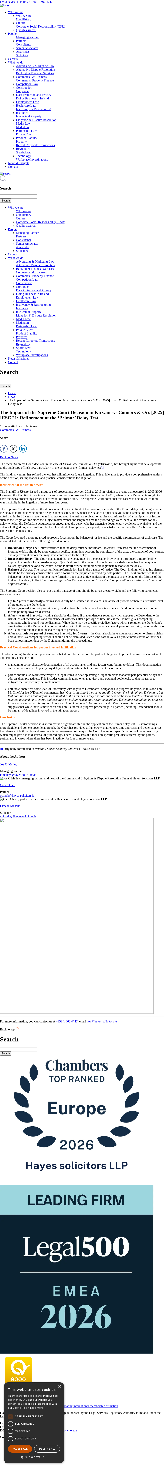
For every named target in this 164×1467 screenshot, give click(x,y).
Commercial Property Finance (35, 80)
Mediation (22, 127)
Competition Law (27, 84)
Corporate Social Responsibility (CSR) (40, 26)
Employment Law (27, 102)
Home (12, 393)
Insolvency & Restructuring (33, 109)
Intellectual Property (28, 116)
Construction (24, 87)
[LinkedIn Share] (23, 449)
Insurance (22, 112)
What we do (15, 62)
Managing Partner (27, 37)
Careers (13, 59)
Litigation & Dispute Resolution (36, 120)
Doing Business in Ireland (32, 98)
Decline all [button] (47, 1448)
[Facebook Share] (4, 449)
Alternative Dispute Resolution (35, 69)
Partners (21, 41)
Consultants (23, 44)
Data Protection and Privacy (33, 94)
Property (21, 141)
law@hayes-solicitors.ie (15, 1)
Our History (23, 19)
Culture (20, 23)
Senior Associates (27, 48)
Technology (23, 156)
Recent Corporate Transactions (35, 145)
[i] (102, 467)
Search (6, 200)
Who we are (15, 12)
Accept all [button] (20, 1448)
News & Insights (18, 163)
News (11, 396)
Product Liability (26, 138)
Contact (13, 166)
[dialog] (34, 1422)
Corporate (22, 91)
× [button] (59, 1386)
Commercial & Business (31, 76)
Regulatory (23, 148)
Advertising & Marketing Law (35, 66)
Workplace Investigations (32, 159)
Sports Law (23, 152)
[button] (34, 1457)
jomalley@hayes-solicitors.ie (18, 774)
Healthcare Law (26, 105)
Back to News (9, 457)
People (12, 33)
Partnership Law (26, 130)
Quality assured (26, 30)
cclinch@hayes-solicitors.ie (17, 795)
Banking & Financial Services (35, 73)
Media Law (23, 123)
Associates (22, 51)
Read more (36, 1407)
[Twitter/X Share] (13, 449)
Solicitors (22, 55)
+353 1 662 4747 (42, 1)
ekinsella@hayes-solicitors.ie (18, 816)
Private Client (24, 134)
